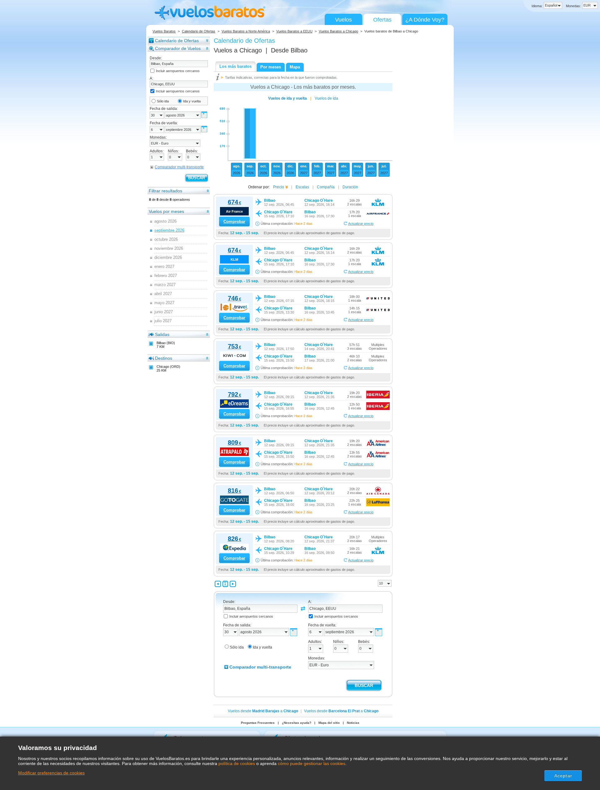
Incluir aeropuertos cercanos (178, 71)
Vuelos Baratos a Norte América (246, 31)
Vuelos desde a (263, 711)
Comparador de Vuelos (178, 48)
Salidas (162, 334)
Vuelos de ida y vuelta (287, 98)
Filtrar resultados (165, 190)
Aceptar (563, 775)
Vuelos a (238, 50)
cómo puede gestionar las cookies (311, 763)
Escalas (302, 187)
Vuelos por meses (166, 211)
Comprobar (234, 221)
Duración (350, 187)
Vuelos (343, 20)
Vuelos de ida (326, 98)
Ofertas (382, 20)
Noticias (353, 722)
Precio (278, 187)
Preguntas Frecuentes (258, 722)
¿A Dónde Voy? (424, 20)
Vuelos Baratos (164, 31)
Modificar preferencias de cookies (51, 772)
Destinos (163, 358)
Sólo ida (163, 101)
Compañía (326, 187)
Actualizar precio (360, 223)
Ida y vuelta (192, 101)
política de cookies (236, 763)
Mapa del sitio (329, 722)
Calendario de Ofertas (198, 31)
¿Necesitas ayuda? (296, 722)
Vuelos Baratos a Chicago (338, 31)
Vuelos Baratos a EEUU (294, 31)
